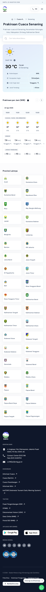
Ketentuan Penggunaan (18, 578)
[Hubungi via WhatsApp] (41, 587)
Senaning (31, 19)
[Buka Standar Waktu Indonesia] (42, 2)
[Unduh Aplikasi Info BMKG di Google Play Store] (12, 532)
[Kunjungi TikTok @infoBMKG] (24, 545)
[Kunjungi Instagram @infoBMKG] (19, 545)
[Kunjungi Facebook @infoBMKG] (9, 545)
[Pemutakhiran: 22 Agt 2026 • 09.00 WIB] (14, 60)
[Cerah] (8, 123)
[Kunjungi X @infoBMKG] (14, 545)
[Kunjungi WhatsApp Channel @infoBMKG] (29, 545)
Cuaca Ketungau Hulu (20, 19)
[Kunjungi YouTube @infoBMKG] (4, 545)
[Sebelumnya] (37, 100)
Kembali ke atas (12, 584)
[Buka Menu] (42, 9)
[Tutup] (42, 582)
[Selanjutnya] (41, 100)
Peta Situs (6, 578)
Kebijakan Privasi (33, 578)
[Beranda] (5, 9)
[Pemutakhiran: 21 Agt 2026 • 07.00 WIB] (27, 100)
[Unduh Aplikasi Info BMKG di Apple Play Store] (33, 532)
